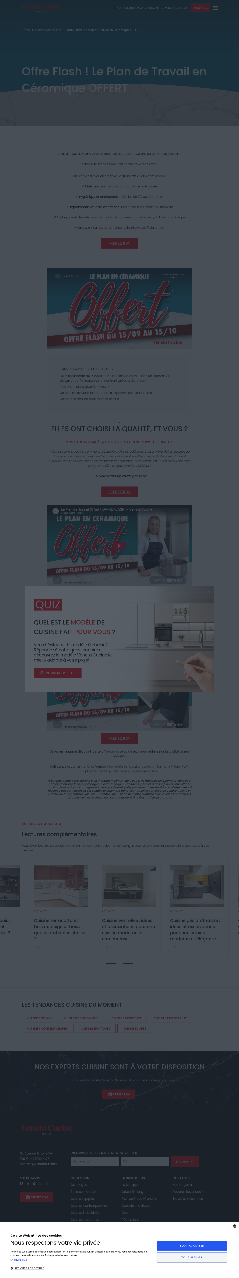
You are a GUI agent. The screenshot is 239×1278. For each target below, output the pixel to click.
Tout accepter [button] (192, 1245)
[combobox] (234, 1226)
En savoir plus (18, 1260)
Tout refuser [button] (191, 1257)
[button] (81, 1268)
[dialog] (119, 1250)
